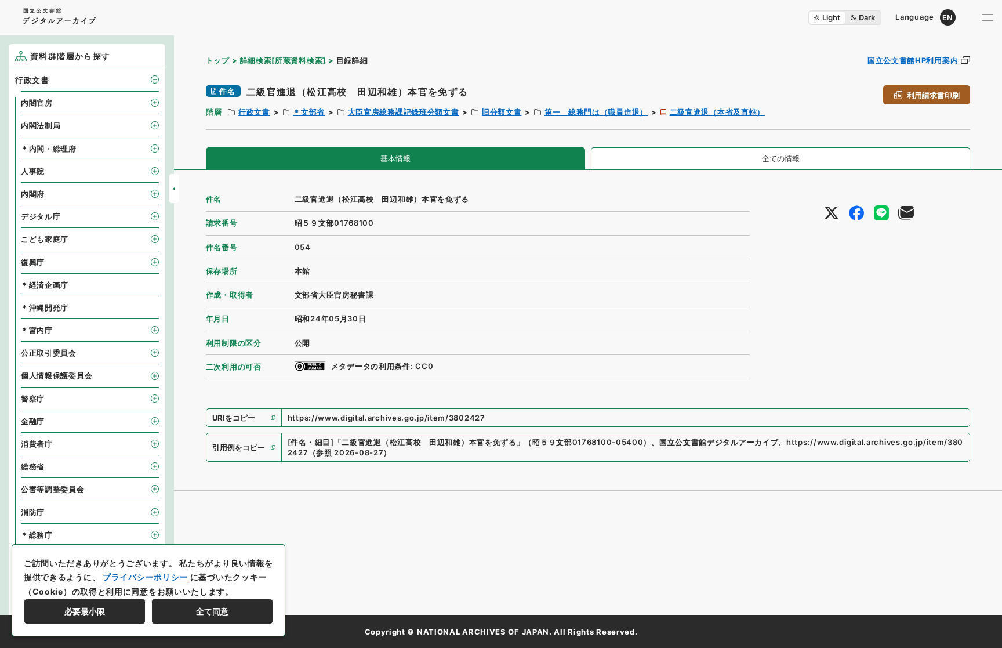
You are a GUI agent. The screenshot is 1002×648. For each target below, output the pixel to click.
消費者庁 (37, 443)
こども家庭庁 (44, 239)
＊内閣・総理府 (49, 148)
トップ (218, 60)
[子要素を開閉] (155, 79)
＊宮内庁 (37, 330)
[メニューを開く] (987, 17)
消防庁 (33, 512)
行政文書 (254, 112)
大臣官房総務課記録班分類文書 (403, 112)
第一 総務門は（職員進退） (596, 112)
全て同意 (212, 611)
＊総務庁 (37, 535)
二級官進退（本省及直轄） (717, 112)
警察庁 (33, 398)
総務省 (33, 466)
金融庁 (33, 421)
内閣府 (33, 193)
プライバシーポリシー (145, 577)
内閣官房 (37, 102)
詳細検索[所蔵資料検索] (283, 60)
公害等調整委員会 (53, 489)
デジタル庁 (41, 216)
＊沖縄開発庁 (44, 307)
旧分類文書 (502, 112)
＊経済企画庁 (44, 284)
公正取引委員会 (49, 352)
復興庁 (33, 262)
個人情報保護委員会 (56, 375)
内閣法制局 (41, 125)
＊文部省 (309, 112)
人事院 (33, 171)
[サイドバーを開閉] (174, 188)
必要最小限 (84, 611)
